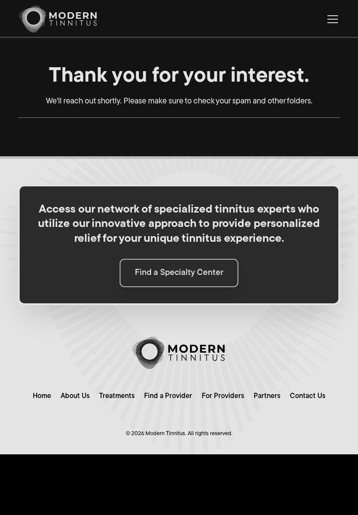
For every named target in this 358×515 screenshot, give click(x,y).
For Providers (223, 396)
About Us (75, 396)
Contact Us (307, 396)
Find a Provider (168, 396)
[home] (58, 18)
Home (42, 396)
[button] (331, 19)
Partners (267, 396)
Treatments (116, 396)
